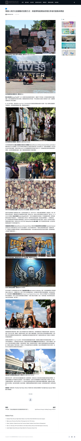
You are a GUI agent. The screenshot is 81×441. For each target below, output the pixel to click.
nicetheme (31, 436)
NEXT (54, 407)
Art (6, 8)
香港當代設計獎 (38, 2)
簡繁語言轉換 (50, 2)
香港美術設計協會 (10, 14)
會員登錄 (56, 2)
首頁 (23, 2)
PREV (6, 407)
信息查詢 (32, 2)
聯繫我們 (44, 2)
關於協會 (27, 2)
